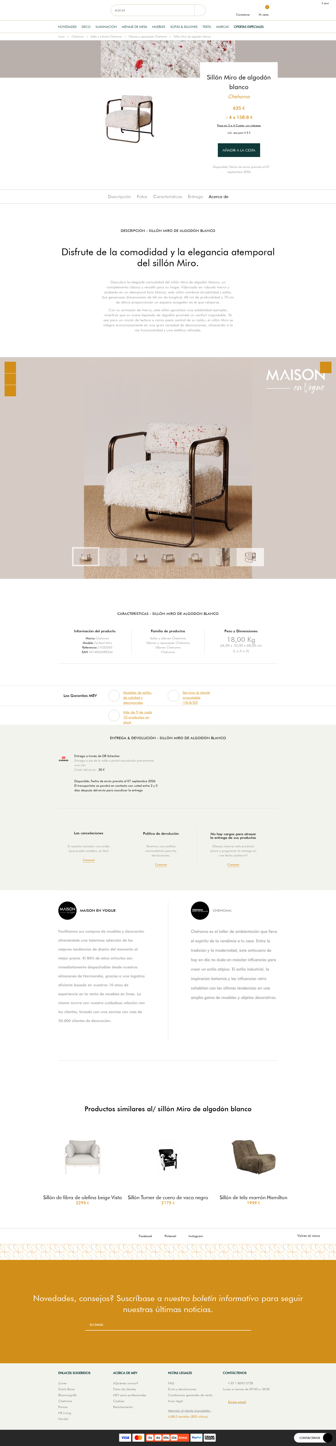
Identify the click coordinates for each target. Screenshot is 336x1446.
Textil (207, 27)
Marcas (222, 27)
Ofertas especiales (249, 27)
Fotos (142, 196)
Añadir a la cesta (239, 150)
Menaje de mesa (134, 27)
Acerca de (218, 196)
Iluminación (106, 27)
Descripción (119, 196)
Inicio (61, 36)
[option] (168, 468)
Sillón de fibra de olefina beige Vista (82, 1197)
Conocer (89, 860)
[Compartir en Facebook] (10, 379)
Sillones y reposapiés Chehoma (148, 36)
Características (167, 196)
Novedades (67, 27)
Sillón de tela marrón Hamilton (253, 1197)
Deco (86, 27)
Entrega (195, 196)
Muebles (158, 27)
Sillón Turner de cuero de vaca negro (168, 1197)
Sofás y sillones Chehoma (106, 36)
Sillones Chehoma (168, 647)
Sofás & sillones (183, 27)
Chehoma (78, 36)
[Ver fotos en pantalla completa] (325, 367)
